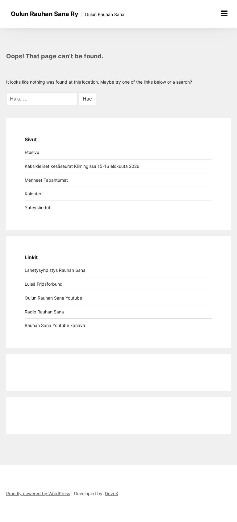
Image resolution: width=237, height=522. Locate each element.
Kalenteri (33, 193)
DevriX (111, 493)
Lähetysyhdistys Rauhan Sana (55, 270)
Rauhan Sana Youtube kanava (55, 325)
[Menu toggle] (224, 13)
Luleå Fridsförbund (44, 284)
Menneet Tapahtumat (46, 180)
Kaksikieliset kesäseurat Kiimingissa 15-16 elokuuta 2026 (82, 166)
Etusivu (32, 152)
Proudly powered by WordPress (38, 493)
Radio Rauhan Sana (44, 311)
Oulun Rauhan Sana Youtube (53, 297)
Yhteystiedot (37, 207)
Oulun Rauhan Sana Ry (44, 14)
